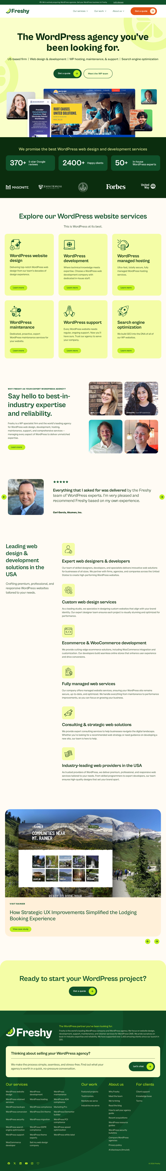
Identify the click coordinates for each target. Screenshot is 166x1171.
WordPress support (15, 1134)
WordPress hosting (39, 1099)
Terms (139, 1100)
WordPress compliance (41, 1107)
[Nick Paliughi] (105, 436)
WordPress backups (15, 1107)
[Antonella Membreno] (141, 398)
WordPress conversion (16, 1111)
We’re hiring (114, 1100)
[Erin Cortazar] (105, 398)
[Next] (162, 497)
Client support (143, 1091)
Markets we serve (89, 1100)
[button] (86, 11)
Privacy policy (115, 1145)
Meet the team (116, 1096)
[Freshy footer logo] (29, 1033)
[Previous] (4, 497)
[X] (15, 1163)
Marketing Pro (60, 1107)
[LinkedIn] (20, 1163)
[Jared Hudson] (141, 436)
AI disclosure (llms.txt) (119, 1149)
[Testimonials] (38, 1163)
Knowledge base (144, 1096)
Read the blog (115, 1105)
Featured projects (89, 1091)
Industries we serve (90, 1105)
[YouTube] (26, 1163)
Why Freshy (114, 1091)
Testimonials (87, 1096)
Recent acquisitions (118, 1117)
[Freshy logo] (17, 11)
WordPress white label (64, 1134)
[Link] (29, 265)
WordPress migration (40, 1119)
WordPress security (15, 1119)
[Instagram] (32, 1163)
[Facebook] (9, 1163)
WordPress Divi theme (40, 1111)
